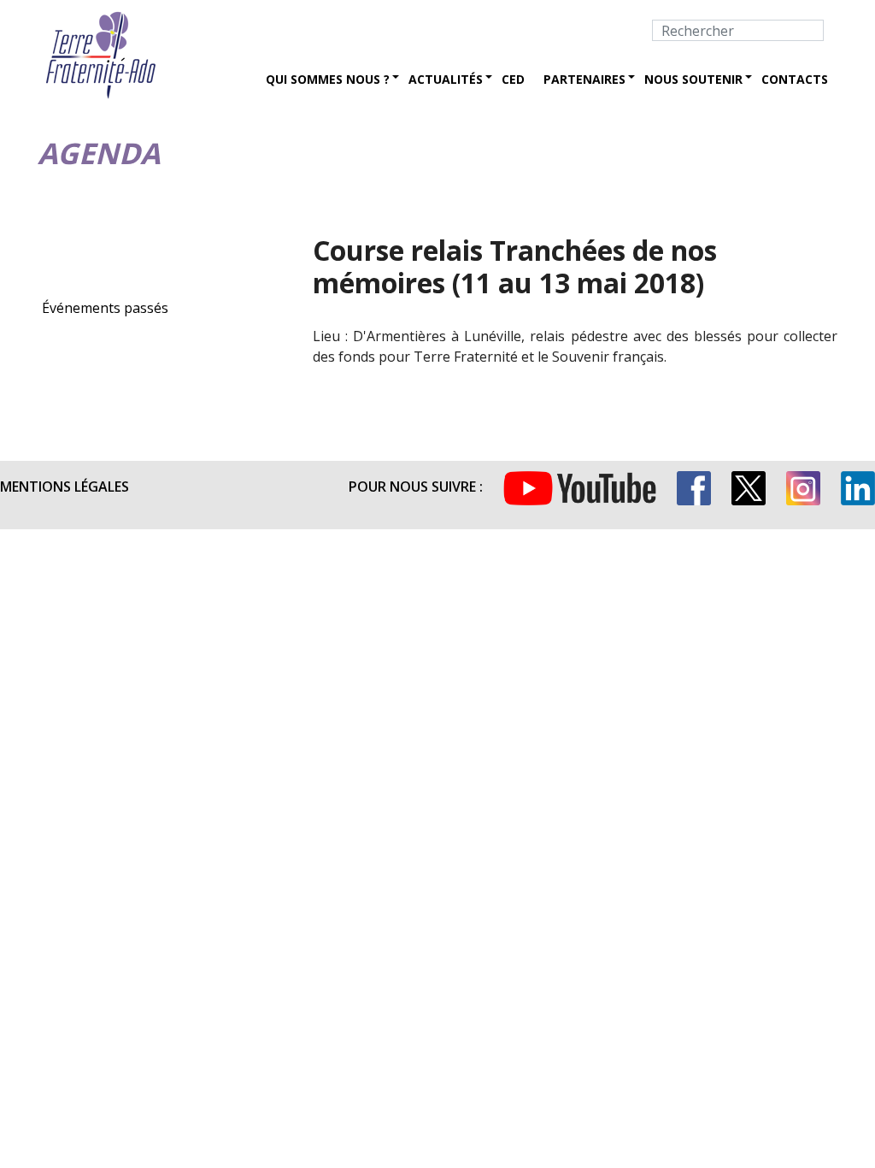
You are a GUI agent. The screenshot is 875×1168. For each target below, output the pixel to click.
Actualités (445, 79)
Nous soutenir (693, 79)
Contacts (794, 79)
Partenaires (584, 79)
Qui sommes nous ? (328, 79)
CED (513, 79)
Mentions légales (64, 486)
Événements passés (105, 307)
